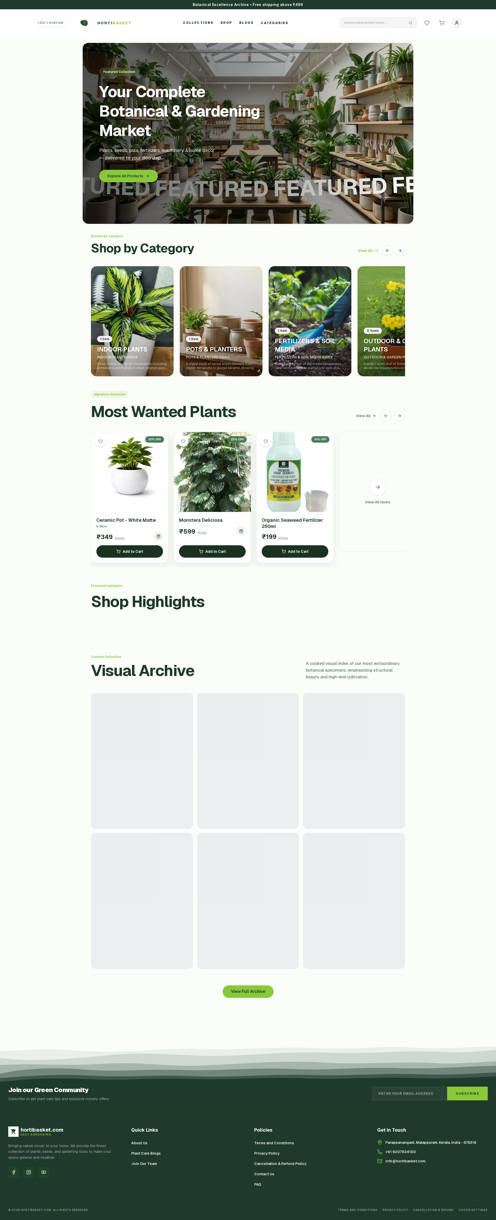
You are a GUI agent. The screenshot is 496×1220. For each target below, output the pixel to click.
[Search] (410, 22)
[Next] (400, 250)
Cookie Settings (473, 1210)
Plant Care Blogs (146, 1153)
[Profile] (457, 23)
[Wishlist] (427, 23)
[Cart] (442, 23)
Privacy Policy (267, 1153)
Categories (274, 23)
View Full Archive (248, 991)
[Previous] (387, 250)
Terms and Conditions (274, 1143)
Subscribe (467, 1093)
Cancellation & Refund (433, 1210)
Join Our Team (144, 1163)
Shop (226, 23)
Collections (198, 23)
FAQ (257, 1184)
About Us (139, 1143)
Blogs (246, 23)
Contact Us (264, 1174)
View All (365, 250)
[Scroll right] (399, 415)
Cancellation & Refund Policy (280, 1163)
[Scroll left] (386, 415)
